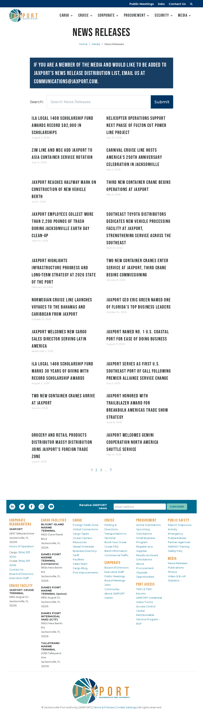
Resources (79, 542)
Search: (37, 101)
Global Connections (85, 529)
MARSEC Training (178, 546)
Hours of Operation (21, 546)
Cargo (64, 15)
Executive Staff (19, 578)
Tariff (76, 555)
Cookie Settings (126, 707)
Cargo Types (81, 533)
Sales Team (80, 563)
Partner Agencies (179, 542)
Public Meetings (141, 4)
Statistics (173, 580)
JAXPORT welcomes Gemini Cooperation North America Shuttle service (132, 442)
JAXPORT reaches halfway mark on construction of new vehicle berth (64, 189)
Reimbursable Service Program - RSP (148, 619)
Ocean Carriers (82, 538)
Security (162, 15)
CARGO (77, 520)
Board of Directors (21, 573)
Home (83, 44)
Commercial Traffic (116, 555)
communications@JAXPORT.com (66, 81)
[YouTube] (52, 506)
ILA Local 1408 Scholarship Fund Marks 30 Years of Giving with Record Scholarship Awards (62, 371)
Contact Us (177, 4)
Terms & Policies (104, 707)
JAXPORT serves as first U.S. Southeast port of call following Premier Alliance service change (138, 371)
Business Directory (85, 550)
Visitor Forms (144, 602)
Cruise (83, 15)
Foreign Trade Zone (85, 524)
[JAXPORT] (101, 691)
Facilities (78, 559)
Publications (176, 567)
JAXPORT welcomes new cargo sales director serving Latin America (59, 339)
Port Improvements (85, 572)
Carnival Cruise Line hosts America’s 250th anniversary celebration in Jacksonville (134, 157)
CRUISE (109, 520)
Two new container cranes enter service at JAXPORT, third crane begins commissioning (137, 267)
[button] (191, 4)
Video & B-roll (177, 576)
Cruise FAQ (111, 546)
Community (111, 589)
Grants (108, 597)
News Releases (177, 563)
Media (182, 15)
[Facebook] (32, 506)
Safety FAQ (175, 550)
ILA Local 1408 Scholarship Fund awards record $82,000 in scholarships (62, 125)
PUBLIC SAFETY (179, 520)
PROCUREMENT (146, 520)
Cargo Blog (80, 568)
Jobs (161, 4)
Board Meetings (114, 580)
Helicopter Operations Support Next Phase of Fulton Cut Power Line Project (136, 125)
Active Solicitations (148, 524)
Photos (172, 571)
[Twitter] (22, 506)
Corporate (106, 15)
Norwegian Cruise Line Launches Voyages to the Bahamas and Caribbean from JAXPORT (62, 307)
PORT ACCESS (145, 584)
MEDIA (172, 558)
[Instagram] (42, 506)
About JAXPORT (114, 593)
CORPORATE (112, 562)
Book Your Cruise (115, 542)
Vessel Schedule (83, 546)
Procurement (135, 15)
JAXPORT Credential (149, 597)
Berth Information (115, 550)
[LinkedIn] (12, 506)
